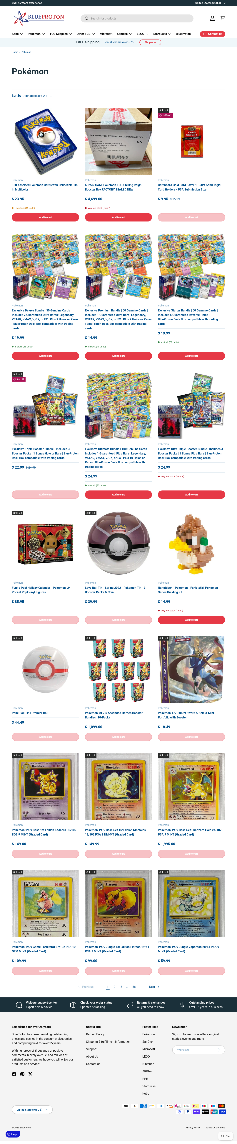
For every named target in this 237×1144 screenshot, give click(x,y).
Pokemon (34, 34)
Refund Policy (95, 1034)
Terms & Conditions (215, 1127)
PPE (145, 1079)
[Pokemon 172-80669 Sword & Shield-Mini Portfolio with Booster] (191, 669)
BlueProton (183, 34)
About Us (92, 1056)
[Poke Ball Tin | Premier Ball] (45, 669)
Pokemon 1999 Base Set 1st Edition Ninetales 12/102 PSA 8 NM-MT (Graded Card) (115, 832)
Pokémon (26, 52)
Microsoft (106, 34)
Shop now (150, 42)
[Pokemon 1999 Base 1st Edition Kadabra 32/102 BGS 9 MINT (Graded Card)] (45, 786)
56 (134, 987)
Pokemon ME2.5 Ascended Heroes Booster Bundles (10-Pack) (114, 715)
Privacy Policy (193, 1127)
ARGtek (147, 1071)
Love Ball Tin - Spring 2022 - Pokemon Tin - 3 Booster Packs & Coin (115, 590)
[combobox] (137, 18)
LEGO (140, 34)
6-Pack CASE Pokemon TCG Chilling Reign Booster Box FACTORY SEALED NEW (113, 187)
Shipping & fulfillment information (108, 1041)
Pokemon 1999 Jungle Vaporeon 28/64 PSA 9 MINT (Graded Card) (188, 949)
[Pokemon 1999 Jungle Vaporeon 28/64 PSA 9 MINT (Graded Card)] (191, 903)
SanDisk (122, 34)
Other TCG (84, 34)
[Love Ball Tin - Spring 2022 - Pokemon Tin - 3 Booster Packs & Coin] (118, 544)
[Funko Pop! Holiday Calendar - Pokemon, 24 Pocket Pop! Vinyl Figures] (45, 544)
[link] (85, 987)
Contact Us (93, 1064)
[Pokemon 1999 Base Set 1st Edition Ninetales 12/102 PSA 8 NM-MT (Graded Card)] (118, 786)
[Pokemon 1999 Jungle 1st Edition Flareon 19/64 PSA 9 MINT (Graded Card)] (118, 903)
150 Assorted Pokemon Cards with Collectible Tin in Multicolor (45, 187)
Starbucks (160, 34)
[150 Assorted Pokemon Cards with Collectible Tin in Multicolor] (45, 141)
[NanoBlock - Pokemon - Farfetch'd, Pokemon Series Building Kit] (191, 544)
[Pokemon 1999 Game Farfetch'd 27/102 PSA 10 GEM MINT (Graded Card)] (45, 903)
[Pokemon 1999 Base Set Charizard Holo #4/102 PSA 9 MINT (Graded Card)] (191, 786)
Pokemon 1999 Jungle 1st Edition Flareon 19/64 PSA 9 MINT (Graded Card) (117, 949)
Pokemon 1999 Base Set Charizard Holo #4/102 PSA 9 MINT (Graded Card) (189, 832)
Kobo (15, 34)
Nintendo (148, 1064)
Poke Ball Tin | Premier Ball (30, 713)
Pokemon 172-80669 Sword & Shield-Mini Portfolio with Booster (186, 715)
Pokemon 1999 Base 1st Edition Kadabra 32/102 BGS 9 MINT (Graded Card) (44, 832)
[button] (223, 18)
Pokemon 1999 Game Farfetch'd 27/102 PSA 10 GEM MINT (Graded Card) (44, 949)
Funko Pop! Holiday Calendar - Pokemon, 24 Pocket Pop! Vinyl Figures (41, 590)
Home (15, 52)
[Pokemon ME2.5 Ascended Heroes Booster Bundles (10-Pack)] (118, 669)
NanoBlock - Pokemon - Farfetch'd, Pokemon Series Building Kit (188, 590)
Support (91, 1049)
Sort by (16, 95)
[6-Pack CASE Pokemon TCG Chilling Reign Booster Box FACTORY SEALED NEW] (118, 141)
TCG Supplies (59, 34)
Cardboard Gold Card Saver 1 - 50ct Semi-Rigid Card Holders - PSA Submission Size (189, 187)
